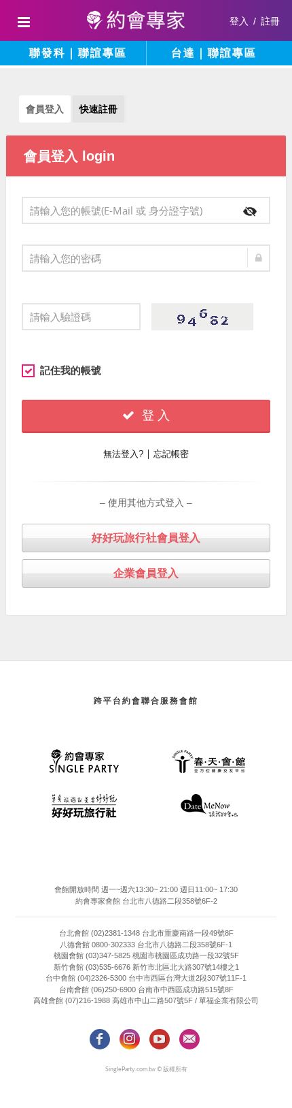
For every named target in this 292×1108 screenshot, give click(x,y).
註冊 (270, 21)
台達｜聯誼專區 (214, 53)
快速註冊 (98, 109)
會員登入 (45, 109)
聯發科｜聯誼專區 (78, 53)
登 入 (154, 415)
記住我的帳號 (70, 370)
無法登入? (123, 454)
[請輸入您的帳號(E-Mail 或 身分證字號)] (146, 210)
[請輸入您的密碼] (146, 258)
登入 (239, 21)
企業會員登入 (146, 573)
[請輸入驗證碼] (81, 316)
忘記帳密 (171, 454)
